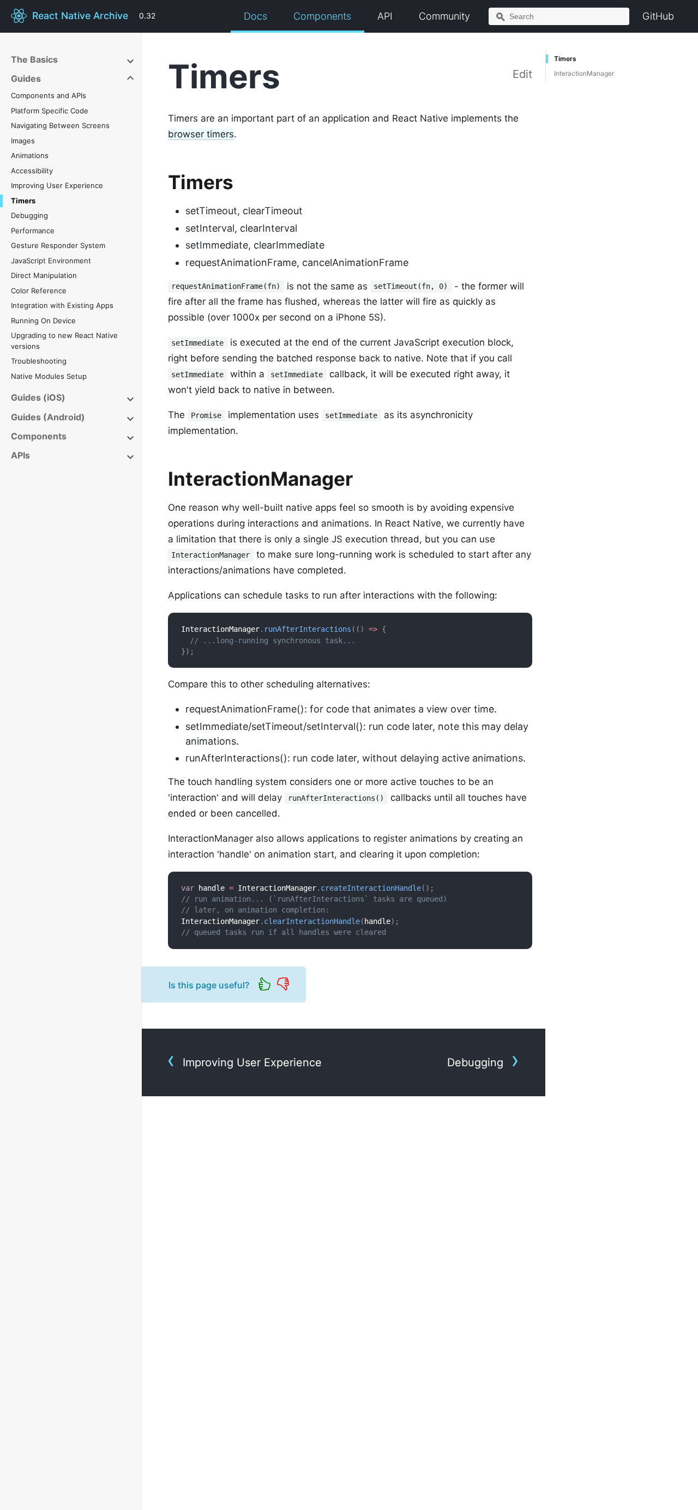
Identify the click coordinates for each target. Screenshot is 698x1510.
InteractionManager (584, 73)
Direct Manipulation (44, 275)
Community (444, 16)
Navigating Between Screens (60, 125)
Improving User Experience (57, 185)
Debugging (29, 215)
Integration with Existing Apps (62, 305)
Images (23, 140)
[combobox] (559, 16)
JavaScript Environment (51, 260)
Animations (30, 155)
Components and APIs (48, 95)
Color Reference (39, 290)
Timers (23, 200)
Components (322, 16)
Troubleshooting (39, 361)
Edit (522, 74)
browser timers (201, 134)
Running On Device (43, 320)
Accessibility (32, 170)
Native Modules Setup (49, 376)
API (385, 16)
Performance (33, 230)
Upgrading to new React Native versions (64, 341)
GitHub (658, 16)
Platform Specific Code (49, 110)
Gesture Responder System (58, 245)
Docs (255, 16)
